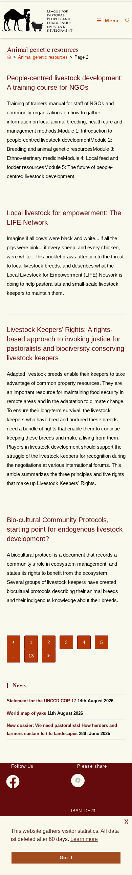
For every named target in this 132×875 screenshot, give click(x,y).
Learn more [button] (84, 839)
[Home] (9, 57)
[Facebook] (13, 781)
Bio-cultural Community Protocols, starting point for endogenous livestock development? (65, 529)
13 (31, 655)
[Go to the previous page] (13, 642)
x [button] (126, 821)
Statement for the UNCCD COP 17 (41, 700)
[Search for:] (125, 20)
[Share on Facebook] (78, 780)
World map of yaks (26, 713)
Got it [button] (66, 857)
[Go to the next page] (49, 655)
